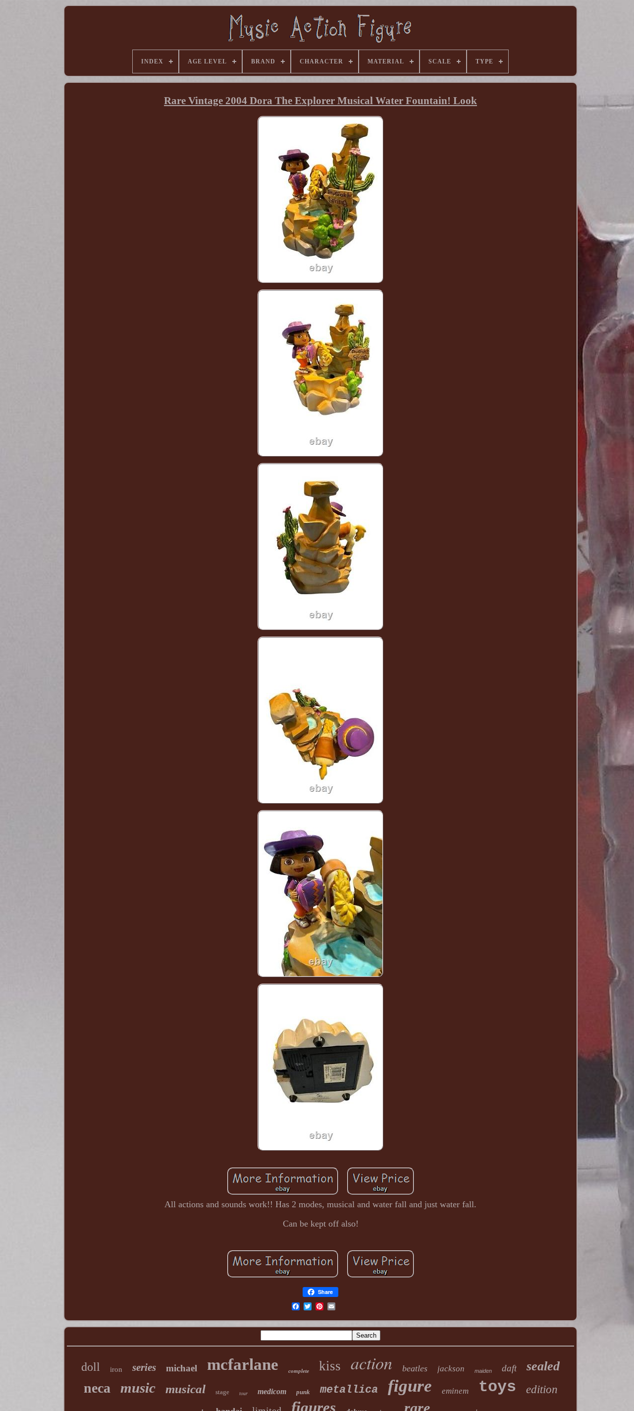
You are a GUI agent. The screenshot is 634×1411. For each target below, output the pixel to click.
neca (97, 1388)
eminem (455, 1391)
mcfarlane (242, 1364)
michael (181, 1368)
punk (303, 1392)
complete (298, 1371)
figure (410, 1386)
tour (243, 1393)
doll (90, 1366)
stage (222, 1392)
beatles (414, 1368)
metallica (349, 1390)
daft (509, 1368)
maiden (483, 1371)
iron (116, 1369)
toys (497, 1387)
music (138, 1388)
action (371, 1363)
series (144, 1367)
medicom (272, 1391)
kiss (330, 1365)
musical (185, 1389)
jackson (451, 1368)
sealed (543, 1366)
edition (542, 1389)
